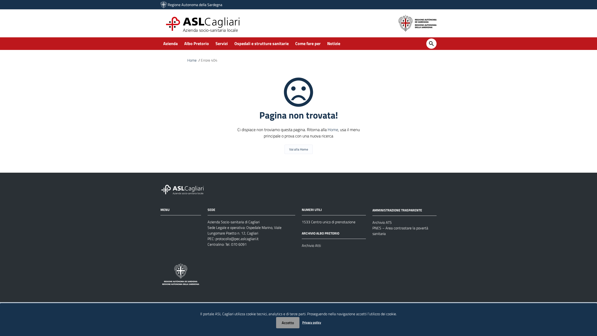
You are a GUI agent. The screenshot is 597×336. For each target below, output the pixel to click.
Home (192, 60)
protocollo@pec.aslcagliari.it (237, 239)
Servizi (221, 43)
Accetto (288, 323)
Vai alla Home (298, 149)
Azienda (170, 43)
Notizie (333, 43)
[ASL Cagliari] (163, 4)
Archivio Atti (311, 245)
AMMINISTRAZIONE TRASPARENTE (397, 210)
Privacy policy (311, 322)
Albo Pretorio (196, 43)
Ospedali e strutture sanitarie (261, 43)
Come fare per (308, 43)
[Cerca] (431, 43)
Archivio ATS (382, 222)
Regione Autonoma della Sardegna (195, 4)
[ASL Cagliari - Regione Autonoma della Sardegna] (184, 189)
